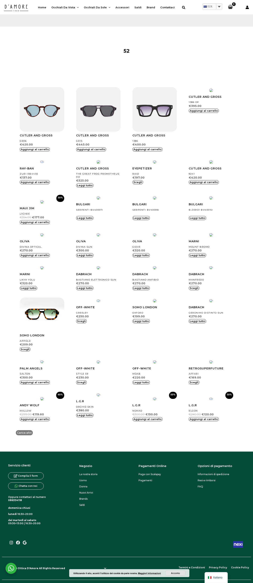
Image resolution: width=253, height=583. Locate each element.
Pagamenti (145, 480)
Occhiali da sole (95, 7)
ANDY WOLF (30, 405)
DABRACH (84, 274)
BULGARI (83, 204)
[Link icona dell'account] (247, 7)
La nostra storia (88, 474)
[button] (24, 432)
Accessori (122, 7)
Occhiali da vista (63, 7)
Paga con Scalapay (150, 474)
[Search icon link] (184, 8)
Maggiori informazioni (149, 573)
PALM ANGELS (31, 368)
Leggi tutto (85, 185)
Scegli (137, 182)
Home (42, 7)
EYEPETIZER (142, 168)
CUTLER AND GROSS (36, 135)
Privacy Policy (218, 567)
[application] (77, 7)
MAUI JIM (27, 208)
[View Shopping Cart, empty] (230, 7)
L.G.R (80, 401)
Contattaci (167, 7)
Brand (151, 7)
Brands (83, 498)
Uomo (83, 480)
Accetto (175, 573)
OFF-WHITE (85, 307)
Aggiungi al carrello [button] (35, 149)
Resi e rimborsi (206, 480)
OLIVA (24, 241)
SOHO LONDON (32, 335)
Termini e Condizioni (191, 567)
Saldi (138, 7)
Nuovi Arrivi (86, 492)
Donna (83, 486)
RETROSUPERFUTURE (206, 368)
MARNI (194, 241)
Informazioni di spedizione (213, 474)
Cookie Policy (240, 567)
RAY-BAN (27, 168)
